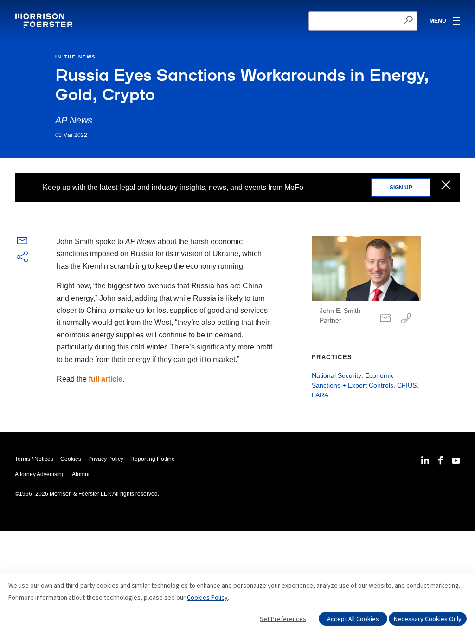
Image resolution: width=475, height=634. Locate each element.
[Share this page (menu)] (22, 257)
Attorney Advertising (40, 474)
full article (105, 379)
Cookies (70, 459)
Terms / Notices (34, 459)
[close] (446, 185)
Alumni (81, 474)
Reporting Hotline (152, 459)
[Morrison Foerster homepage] (45, 20)
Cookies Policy (207, 597)
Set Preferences (283, 619)
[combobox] (362, 21)
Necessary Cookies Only (428, 619)
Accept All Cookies (353, 619)
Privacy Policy (105, 459)
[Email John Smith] (385, 318)
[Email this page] (22, 242)
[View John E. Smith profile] (366, 284)
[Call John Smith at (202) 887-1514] (405, 318)
